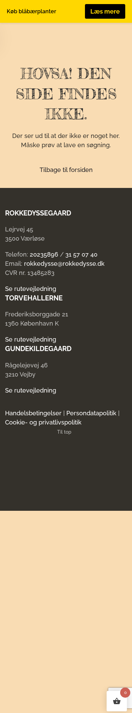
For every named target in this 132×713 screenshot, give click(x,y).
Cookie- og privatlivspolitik (43, 422)
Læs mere (105, 11)
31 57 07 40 (81, 254)
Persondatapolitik (91, 413)
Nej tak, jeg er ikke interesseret (59, 702)
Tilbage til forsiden (66, 169)
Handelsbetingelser (33, 413)
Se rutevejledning (30, 288)
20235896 (44, 254)
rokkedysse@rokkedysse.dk (64, 263)
